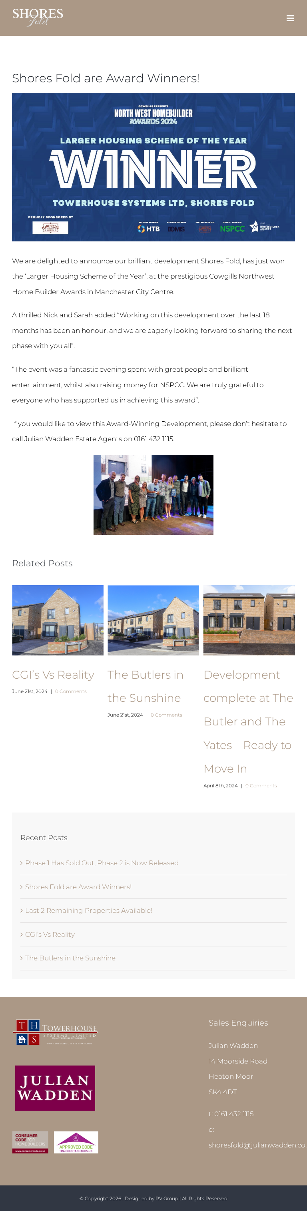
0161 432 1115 (233, 1114)
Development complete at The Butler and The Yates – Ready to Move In (248, 722)
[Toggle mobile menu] (291, 18)
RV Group (166, 1198)
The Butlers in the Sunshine (70, 958)
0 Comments (71, 691)
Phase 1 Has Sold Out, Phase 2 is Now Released (102, 863)
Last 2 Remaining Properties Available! (88, 910)
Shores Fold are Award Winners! (78, 887)
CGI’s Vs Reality (53, 674)
